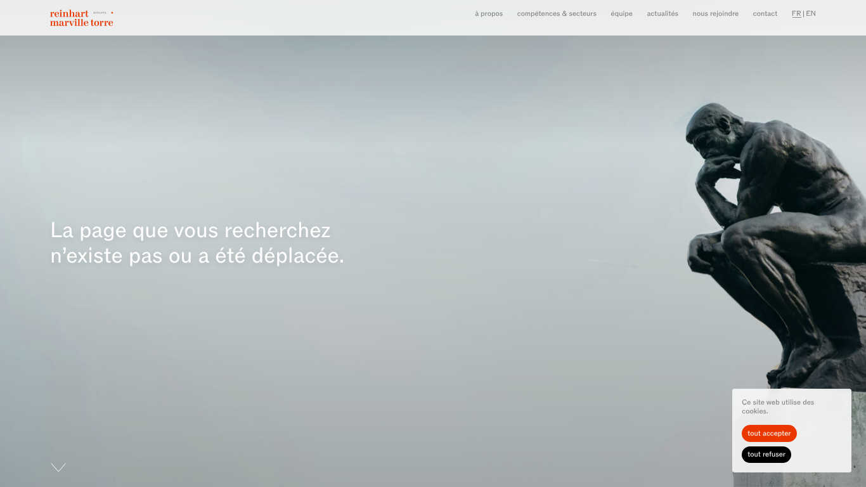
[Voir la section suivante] (33, 475)
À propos (489, 13)
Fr (796, 13)
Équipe (622, 13)
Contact (765, 13)
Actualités (663, 13)
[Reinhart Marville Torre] (81, 18)
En (811, 13)
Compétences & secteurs (557, 13)
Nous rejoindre (716, 13)
